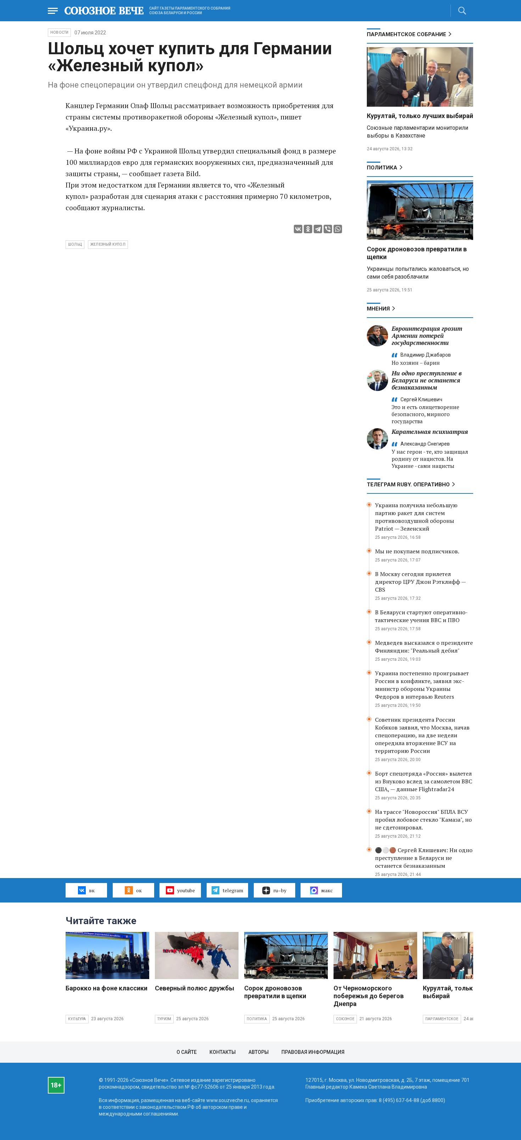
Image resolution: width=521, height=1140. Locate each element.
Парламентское (442, 1019)
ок (139, 890)
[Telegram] (318, 229)
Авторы (258, 1052)
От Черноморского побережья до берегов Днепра (369, 995)
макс (327, 890)
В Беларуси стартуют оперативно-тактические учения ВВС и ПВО (421, 616)
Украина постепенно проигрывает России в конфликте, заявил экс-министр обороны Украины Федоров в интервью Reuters (422, 684)
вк (92, 890)
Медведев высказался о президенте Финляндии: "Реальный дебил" (424, 646)
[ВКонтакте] (298, 229)
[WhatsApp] (338, 229)
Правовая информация (312, 1052)
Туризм (164, 1019)
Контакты (222, 1052)
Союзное (345, 1019)
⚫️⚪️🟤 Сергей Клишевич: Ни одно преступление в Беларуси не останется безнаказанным (423, 858)
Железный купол (107, 244)
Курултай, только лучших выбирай (420, 115)
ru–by (279, 890)
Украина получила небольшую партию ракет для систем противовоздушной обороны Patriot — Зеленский (416, 516)
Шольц (75, 244)
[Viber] (328, 229)
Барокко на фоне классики (106, 988)
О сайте (187, 1052)
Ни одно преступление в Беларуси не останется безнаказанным (427, 380)
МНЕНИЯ (378, 309)
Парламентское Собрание (406, 34)
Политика (382, 167)
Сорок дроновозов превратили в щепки (275, 992)
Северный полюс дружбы (194, 988)
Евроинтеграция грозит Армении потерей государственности (427, 335)
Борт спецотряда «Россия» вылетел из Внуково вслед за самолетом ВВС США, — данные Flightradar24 (423, 781)
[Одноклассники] (308, 229)
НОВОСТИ (59, 32)
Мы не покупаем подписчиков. (417, 551)
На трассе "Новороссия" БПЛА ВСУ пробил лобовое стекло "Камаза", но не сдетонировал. (423, 819)
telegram (233, 890)
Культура (77, 1019)
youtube (186, 890)
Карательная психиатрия (430, 432)
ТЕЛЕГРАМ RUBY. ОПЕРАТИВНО (408, 484)
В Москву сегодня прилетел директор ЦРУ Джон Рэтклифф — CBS (420, 581)
